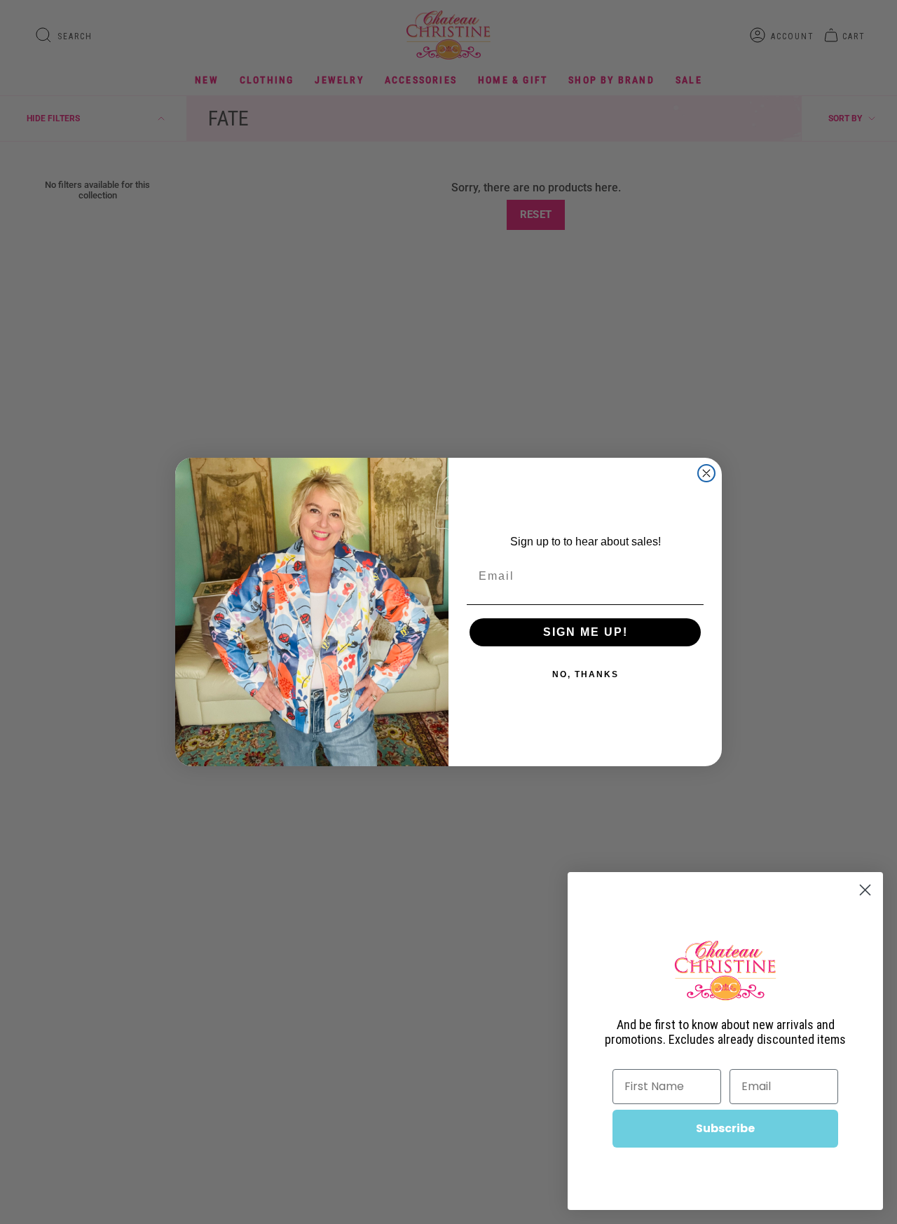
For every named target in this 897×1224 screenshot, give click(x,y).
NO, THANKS (585, 674)
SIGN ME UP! (585, 632)
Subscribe (725, 1128)
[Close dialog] (706, 473)
